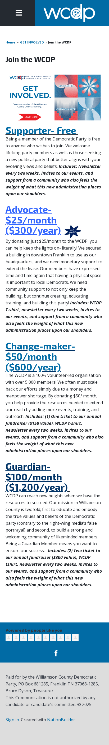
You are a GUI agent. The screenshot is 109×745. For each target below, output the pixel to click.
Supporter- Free (42, 130)
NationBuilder (61, 720)
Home (10, 42)
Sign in (12, 720)
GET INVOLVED (32, 42)
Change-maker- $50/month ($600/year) (40, 356)
